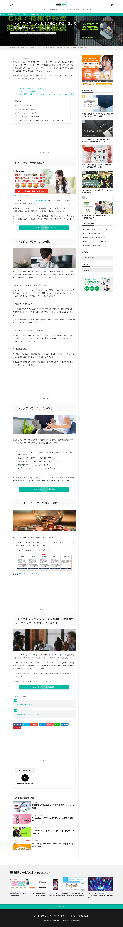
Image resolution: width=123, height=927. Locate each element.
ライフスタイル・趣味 (65, 9)
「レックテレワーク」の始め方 (25, 113)
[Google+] (34, 724)
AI (93, 9)
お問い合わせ (84, 916)
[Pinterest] (17, 727)
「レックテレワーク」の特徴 (25, 109)
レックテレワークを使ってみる (44, 228)
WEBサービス (21, 47)
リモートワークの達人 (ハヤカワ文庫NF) (27, 88)
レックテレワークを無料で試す (44, 687)
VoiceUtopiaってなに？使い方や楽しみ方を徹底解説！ (52, 819)
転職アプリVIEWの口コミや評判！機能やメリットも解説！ (53, 806)
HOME (13, 47)
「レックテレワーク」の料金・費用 (27, 116)
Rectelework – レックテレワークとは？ (29, 714)
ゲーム (104, 241)
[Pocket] (50, 724)
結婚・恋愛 (87, 245)
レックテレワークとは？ (23, 106)
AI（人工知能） (42, 33)
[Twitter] (26, 724)
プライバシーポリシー (69, 916)
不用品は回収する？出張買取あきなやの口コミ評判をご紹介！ (97, 217)
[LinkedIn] (65, 724)
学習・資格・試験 (95, 233)
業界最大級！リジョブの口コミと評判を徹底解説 (22, 894)
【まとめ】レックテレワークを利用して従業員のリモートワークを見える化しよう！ (42, 120)
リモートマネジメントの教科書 (24, 91)
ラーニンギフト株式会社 (38, 200)
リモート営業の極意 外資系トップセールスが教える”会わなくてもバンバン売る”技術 (43, 94)
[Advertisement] (44, 138)
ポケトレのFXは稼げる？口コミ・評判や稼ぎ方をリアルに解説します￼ (96, 166)
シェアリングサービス (38, 9)
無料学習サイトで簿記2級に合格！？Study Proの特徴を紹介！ (73, 894)
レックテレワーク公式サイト (25, 704)
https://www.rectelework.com (29, 574)
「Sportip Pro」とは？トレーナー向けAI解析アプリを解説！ (53, 832)
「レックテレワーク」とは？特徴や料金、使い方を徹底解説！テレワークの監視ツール (64, 47)
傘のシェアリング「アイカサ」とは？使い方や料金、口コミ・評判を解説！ (97, 115)
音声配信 (77, 9)
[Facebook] (17, 724)
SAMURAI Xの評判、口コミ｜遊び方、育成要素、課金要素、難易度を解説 (100, 895)
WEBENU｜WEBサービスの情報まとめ (67, 920)
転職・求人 (101, 237)
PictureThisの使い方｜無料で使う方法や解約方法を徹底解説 (97, 191)
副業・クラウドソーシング (91, 241)
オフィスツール (86, 9)
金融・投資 (97, 245)
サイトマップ (54, 916)
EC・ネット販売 (52, 9)
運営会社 (44, 916)
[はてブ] (42, 724)
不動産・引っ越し (89, 237)
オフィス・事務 (50, 33)
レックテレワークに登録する (44, 489)
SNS (28, 9)
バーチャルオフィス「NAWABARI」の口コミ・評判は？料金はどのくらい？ (96, 140)
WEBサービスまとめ (29, 33)
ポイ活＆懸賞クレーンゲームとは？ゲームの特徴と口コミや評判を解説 (48, 894)
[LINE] (57, 724)
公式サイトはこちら (20, 195)
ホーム (36, 916)
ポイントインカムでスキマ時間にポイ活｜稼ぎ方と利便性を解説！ (53, 844)
